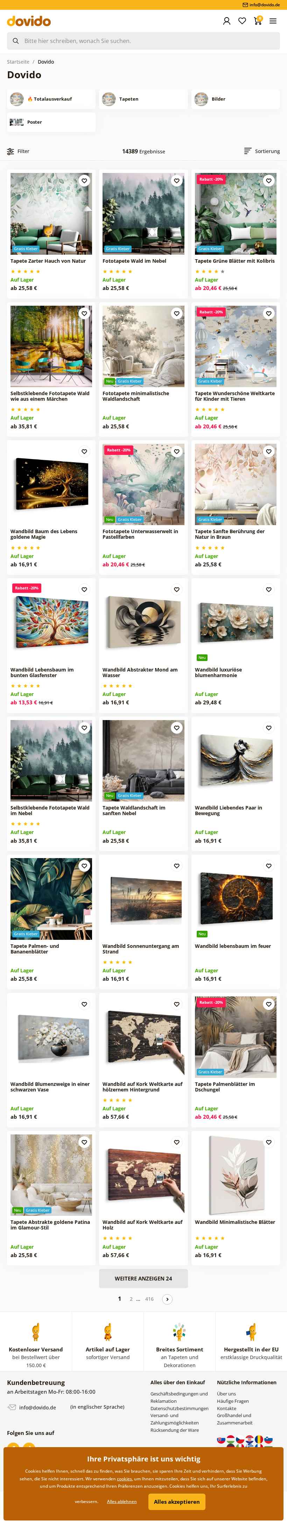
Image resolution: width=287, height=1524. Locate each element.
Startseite (18, 61)
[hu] (231, 1439)
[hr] (250, 1439)
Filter (23, 151)
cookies (124, 1479)
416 (149, 1299)
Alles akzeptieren (177, 1501)
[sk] (221, 1439)
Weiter (167, 1299)
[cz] (240, 1439)
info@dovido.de (37, 1407)
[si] (268, 1439)
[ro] (259, 1439)
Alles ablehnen (122, 1501)
